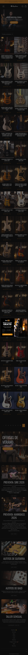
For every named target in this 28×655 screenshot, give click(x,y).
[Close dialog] (26, 319)
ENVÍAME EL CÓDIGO (7, 334)
